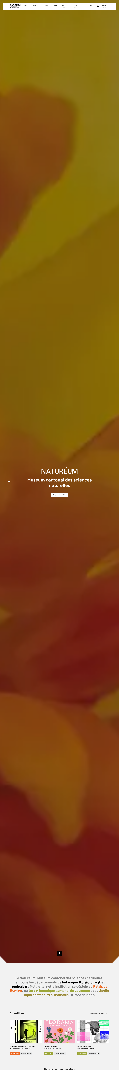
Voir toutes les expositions (97, 1013)
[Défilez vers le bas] (59, 953)
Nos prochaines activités (59, 495)
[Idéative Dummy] (15, 6)
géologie (90, 982)
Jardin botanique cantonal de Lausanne (59, 991)
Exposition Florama (50, 1046)
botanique (70, 982)
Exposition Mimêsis (84, 1046)
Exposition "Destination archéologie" (23, 1046)
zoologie (18, 987)
